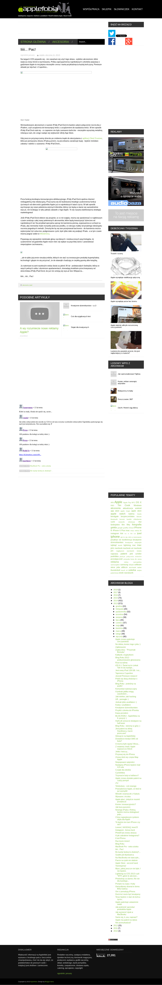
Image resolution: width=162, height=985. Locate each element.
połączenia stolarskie (133, 556)
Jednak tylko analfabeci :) (126, 702)
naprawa (114, 554)
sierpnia (119, 617)
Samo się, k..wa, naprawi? (126, 917)
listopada (120, 609)
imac (128, 530)
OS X (138, 502)
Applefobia (33, 982)
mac (134, 545)
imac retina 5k (135, 530)
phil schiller (135, 554)
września (120, 614)
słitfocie (124, 567)
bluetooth (114, 519)
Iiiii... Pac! (119, 849)
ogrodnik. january (64, 973)
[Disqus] (61, 371)
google (120, 528)
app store (115, 511)
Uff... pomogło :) (122, 699)
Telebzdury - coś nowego (125, 786)
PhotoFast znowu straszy (126, 833)
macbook (118, 548)
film (123, 525)
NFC (133, 502)
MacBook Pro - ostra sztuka (40, 466)
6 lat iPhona (120, 838)
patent (124, 553)
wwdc (121, 573)
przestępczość (117, 559)
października (121, 612)
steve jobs (115, 567)
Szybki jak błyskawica (124, 855)
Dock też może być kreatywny (127, 894)
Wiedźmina (44, 234)
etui (139, 522)
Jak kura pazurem (122, 807)
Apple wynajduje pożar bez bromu (124, 301)
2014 (115, 601)
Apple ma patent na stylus (126, 920)
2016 (115, 595)
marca (118, 631)
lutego (118, 634)
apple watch (118, 513)
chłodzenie (137, 519)
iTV (116, 783)
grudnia (119, 606)
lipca (118, 620)
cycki (113, 522)
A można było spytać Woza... (127, 744)
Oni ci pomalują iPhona (125, 891)
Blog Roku (119, 844)
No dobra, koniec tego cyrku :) (127, 644)
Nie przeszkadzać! (123, 923)
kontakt (137, 9)
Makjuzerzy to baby (125, 391)
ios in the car (130, 533)
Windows (137, 505)
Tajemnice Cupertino (124, 673)
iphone (115, 536)
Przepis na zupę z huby (125, 884)
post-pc (122, 556)
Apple (118, 502)
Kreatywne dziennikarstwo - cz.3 (83, 306)
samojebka (137, 562)
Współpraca (91, 9)
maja (118, 625)
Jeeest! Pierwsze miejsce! (126, 676)
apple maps (125, 511)
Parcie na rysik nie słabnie (126, 860)
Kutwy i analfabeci (123, 705)
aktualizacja (128, 508)
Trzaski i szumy (117, 253)
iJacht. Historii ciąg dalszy (128, 408)
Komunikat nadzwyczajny (126, 689)
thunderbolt (115, 570)
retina (126, 562)
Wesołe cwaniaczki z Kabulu (127, 794)
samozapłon (115, 565)
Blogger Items (49, 982)
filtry (128, 525)
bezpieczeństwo (127, 516)
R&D (112, 505)
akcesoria (60, 41)
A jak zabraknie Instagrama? (127, 836)
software (137, 565)
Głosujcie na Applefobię (125, 736)
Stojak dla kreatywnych (80, 327)
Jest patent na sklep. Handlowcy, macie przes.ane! (124, 731)
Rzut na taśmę (121, 663)
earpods (121, 522)
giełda (114, 527)
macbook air (128, 548)
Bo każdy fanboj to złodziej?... (41, 471)
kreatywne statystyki (133, 542)
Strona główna (33, 41)
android (138, 508)
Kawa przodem (121, 713)
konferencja (127, 540)
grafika (125, 528)
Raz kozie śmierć (122, 841)
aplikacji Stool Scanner (92, 138)
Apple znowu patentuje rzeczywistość (125, 640)
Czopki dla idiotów (123, 770)
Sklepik (106, 9)
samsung (124, 565)
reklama (115, 562)
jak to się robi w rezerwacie (131, 537)
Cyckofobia (120, 773)
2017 (115, 592)
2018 (115, 590)
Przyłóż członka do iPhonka (127, 710)
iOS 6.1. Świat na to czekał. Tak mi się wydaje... (126, 666)
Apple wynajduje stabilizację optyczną (125, 277)
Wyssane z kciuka (123, 797)
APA (112, 502)
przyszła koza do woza (132, 559)
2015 (115, 598)
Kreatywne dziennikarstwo (126, 708)
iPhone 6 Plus (119, 530)
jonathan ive (116, 540)
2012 (115, 925)
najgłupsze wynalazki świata (128, 551)
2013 (115, 603)
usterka (132, 570)
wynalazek (128, 573)
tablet (139, 567)
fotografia (136, 524)
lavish (120, 545)
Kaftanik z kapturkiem (124, 655)
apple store (136, 511)
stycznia (119, 637)
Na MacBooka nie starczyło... (127, 858)
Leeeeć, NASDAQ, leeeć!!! (126, 827)
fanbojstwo (115, 525)
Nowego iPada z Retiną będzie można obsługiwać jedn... (127, 812)
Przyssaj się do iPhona (125, 754)
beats (139, 514)
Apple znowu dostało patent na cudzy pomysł (128, 779)
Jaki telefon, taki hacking (125, 697)
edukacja (131, 522)
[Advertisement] (61, 27)
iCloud (131, 528)
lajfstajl (114, 545)
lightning (127, 545)
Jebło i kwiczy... (121, 752)
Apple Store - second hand (126, 863)
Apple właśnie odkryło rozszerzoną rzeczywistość (124, 326)
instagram (115, 533)
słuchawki (132, 567)
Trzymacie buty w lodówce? (127, 775)
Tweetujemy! (120, 866)
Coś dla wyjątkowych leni (80, 316)
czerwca (119, 623)
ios (121, 533)
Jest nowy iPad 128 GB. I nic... (128, 670)
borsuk (122, 519)
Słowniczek (121, 9)
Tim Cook (124, 505)
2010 (115, 931)
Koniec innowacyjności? (125, 804)
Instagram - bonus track (125, 830)
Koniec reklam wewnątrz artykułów (127, 382)
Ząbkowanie (120, 647)
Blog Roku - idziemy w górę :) (127, 726)
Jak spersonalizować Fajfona (129, 374)
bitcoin (139, 516)
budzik (129, 519)
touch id (124, 570)
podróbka (115, 556)
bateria (131, 514)
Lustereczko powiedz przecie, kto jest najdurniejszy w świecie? (125, 352)
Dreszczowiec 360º (125, 399)
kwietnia (119, 628)
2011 (115, 928)
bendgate (115, 516)
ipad (30, 285)
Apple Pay (127, 502)
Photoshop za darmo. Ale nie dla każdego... (127, 880)
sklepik (131, 565)
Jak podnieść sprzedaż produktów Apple (125, 908)
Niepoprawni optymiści (125, 762)
